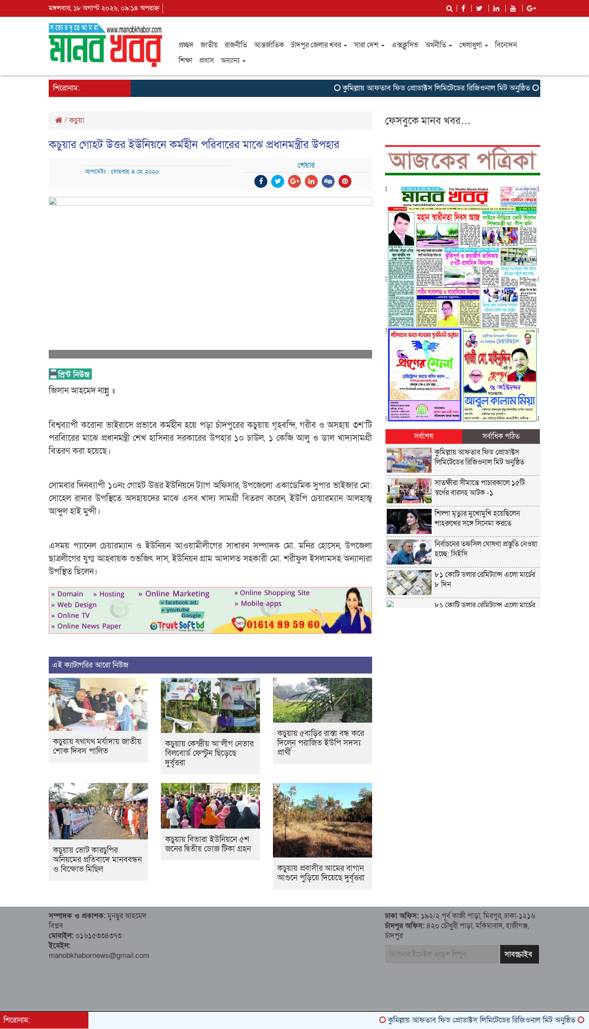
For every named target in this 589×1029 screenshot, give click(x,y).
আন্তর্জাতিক (269, 45)
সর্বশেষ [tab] (423, 436)
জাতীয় (209, 45)
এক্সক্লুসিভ (405, 45)
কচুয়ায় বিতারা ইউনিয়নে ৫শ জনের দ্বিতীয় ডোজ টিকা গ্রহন (208, 844)
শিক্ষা (185, 60)
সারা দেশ (367, 45)
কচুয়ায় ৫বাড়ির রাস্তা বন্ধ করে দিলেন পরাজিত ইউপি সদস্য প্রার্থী (320, 743)
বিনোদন (506, 45)
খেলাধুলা (471, 45)
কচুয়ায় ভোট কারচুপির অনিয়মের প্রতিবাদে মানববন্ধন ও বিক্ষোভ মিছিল (97, 860)
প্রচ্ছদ (186, 45)
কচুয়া (76, 120)
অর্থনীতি (436, 45)
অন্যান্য (231, 60)
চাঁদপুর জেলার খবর (317, 45)
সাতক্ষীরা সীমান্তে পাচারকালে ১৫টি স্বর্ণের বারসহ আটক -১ (480, 488)
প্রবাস (206, 60)
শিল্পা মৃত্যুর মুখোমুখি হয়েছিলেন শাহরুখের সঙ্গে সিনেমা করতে (477, 518)
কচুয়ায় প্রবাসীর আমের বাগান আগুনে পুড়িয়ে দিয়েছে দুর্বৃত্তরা (321, 873)
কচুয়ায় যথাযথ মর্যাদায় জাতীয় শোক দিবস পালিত (97, 746)
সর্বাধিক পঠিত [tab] (501, 436)
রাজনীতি (236, 45)
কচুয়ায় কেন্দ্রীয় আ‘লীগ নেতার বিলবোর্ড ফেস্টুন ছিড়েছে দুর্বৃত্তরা (209, 753)
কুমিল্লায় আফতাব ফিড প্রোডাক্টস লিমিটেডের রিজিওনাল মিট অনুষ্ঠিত (413, 88)
